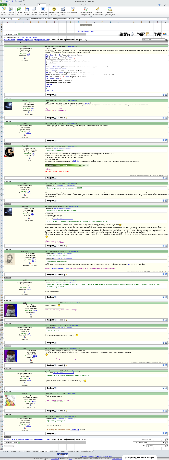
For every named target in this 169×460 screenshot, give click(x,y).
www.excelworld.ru (118, 459)
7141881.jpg (75, 430)
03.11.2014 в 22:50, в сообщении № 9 (63, 327)
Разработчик (85, 5)
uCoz (70, 459)
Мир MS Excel (9, 40)
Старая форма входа (86, 31)
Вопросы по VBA (42, 40)
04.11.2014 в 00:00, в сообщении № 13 (64, 418)
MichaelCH (55, 459)
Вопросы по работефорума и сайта (86, 13)
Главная (11, 5)
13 (76, 393)
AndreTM (25, 101)
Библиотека (51, 5)
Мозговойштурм (63, 13)
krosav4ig (24, 251)
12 (79, 371)
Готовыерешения (34, 13)
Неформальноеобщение (54, 13)
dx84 (25, 46)
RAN (24, 303)
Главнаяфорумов (11, 13)
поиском (87, 103)
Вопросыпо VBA (27, 13)
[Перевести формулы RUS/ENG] (24, 1)
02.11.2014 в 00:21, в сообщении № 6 (66, 282)
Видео (63, 451)
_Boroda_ (28, 37)
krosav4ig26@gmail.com (60, 268)
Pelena (24, 394)
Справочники (74, 5)
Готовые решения (29, 5)
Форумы (41, 5)
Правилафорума (4, 13)
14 (75, 416)
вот (129, 264)
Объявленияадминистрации (98, 13)
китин (22, 37)
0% (32, 110)
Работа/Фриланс (72, 12)
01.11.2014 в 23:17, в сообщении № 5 (63, 208)
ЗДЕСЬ (76, 161)
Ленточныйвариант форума (110, 13)
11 (79, 348)
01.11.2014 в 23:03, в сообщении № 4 (65, 185)
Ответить (7, 98)
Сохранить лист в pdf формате (63, 40)
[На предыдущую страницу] (4, 1)
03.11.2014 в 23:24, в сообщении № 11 (63, 373)
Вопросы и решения (25, 40)
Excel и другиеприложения (43, 13)
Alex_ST (25, 146)
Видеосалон (62, 5)
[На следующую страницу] (7, 1)
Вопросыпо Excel (19, 13)
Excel (19, 5)
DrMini (35, 37)
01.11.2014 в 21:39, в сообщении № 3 (63, 148)
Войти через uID (86, 25)
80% (28, 55)
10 (79, 325)
